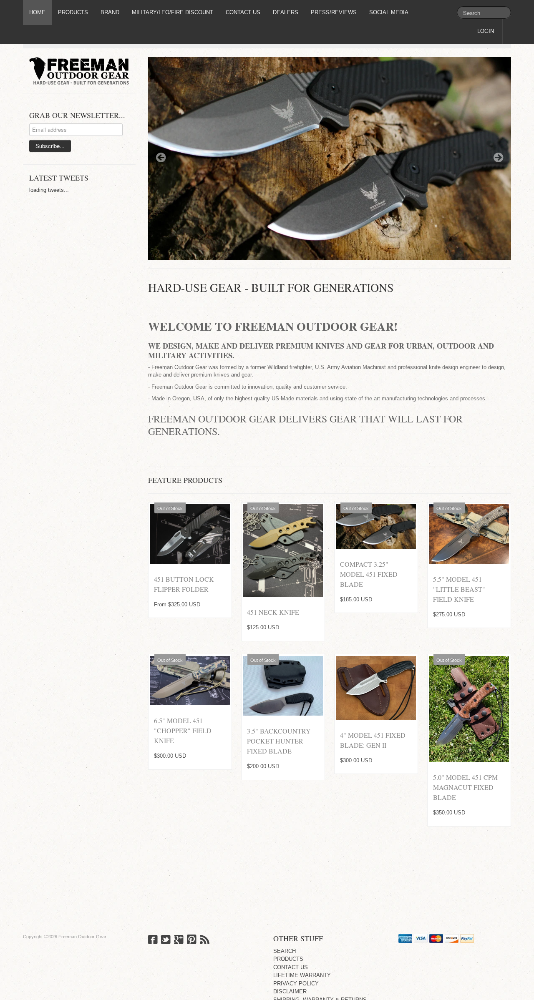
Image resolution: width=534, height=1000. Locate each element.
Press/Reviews (334, 12)
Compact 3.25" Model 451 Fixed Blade (369, 573)
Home (37, 12)
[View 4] (376, 687)
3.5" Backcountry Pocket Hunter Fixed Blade (279, 740)
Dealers (285, 12)
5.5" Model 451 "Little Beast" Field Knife (459, 588)
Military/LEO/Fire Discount (172, 12)
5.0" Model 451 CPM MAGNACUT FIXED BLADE (465, 787)
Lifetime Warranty (302, 975)
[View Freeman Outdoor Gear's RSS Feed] (204, 940)
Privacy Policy (296, 983)
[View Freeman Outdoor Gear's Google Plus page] (179, 940)
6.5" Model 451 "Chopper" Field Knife (183, 730)
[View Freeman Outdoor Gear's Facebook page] (153, 940)
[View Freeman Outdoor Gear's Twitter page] (166, 940)
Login (485, 31)
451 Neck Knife (273, 612)
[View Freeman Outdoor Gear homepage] (82, 71)
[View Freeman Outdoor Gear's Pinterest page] (191, 940)
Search (284, 951)
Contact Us (243, 12)
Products (73, 12)
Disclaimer (290, 991)
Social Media (388, 12)
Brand (110, 12)
